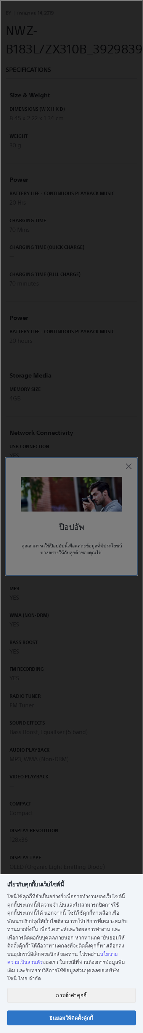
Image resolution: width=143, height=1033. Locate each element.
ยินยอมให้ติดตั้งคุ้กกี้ (71, 1017)
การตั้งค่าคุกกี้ (71, 995)
